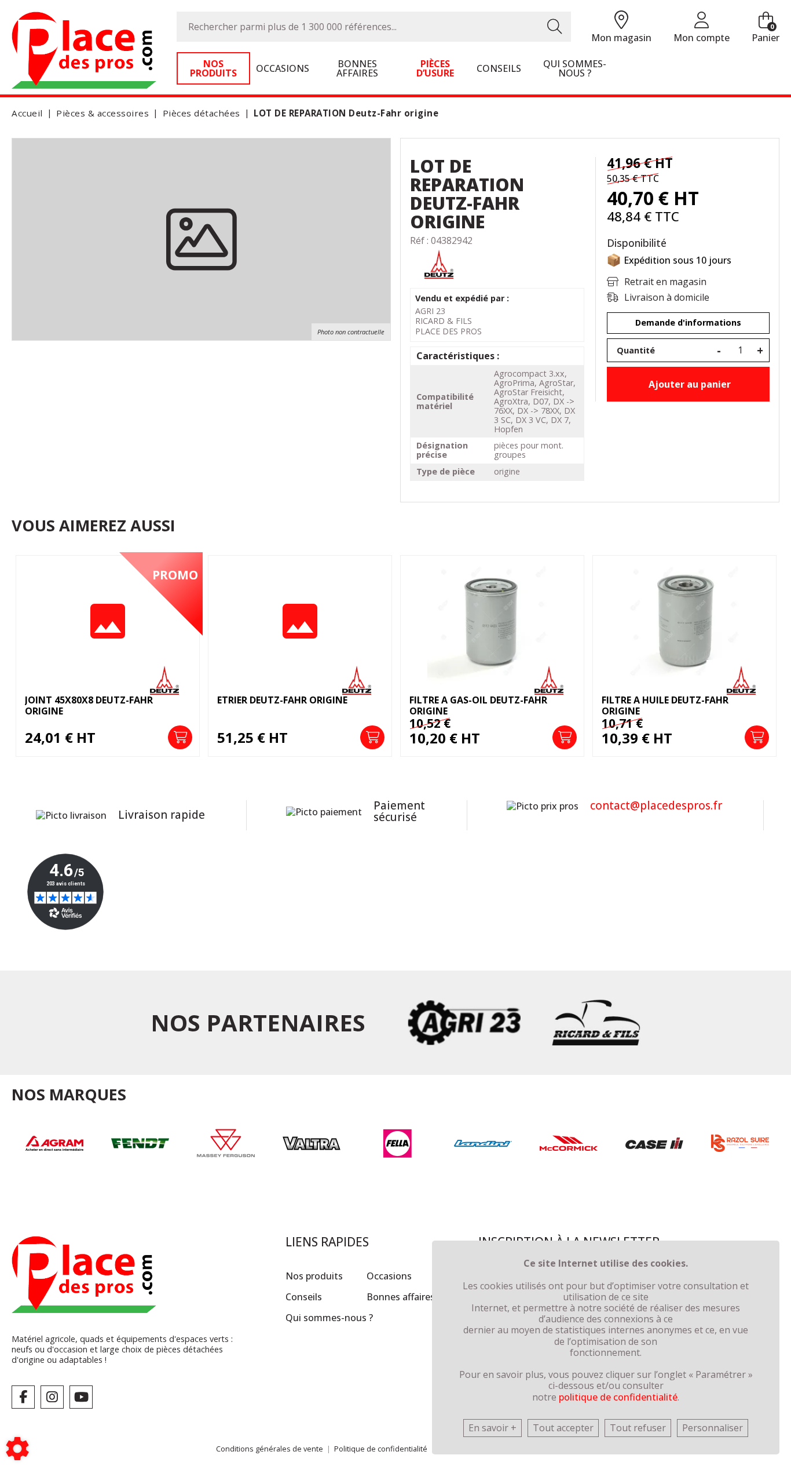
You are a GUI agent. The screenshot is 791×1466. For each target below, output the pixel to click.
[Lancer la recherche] (555, 27)
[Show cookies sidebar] (17, 1448)
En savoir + (492, 1427)
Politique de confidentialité (380, 1448)
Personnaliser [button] (712, 1427)
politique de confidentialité (618, 1397)
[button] (344, 113)
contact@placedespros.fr (656, 805)
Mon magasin (621, 37)
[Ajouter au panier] (180, 737)
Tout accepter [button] (563, 1427)
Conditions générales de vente (269, 1448)
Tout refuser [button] (638, 1427)
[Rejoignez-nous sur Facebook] (23, 1397)
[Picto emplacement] (621, 20)
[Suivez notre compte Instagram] (52, 1397)
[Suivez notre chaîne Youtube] (81, 1397)
